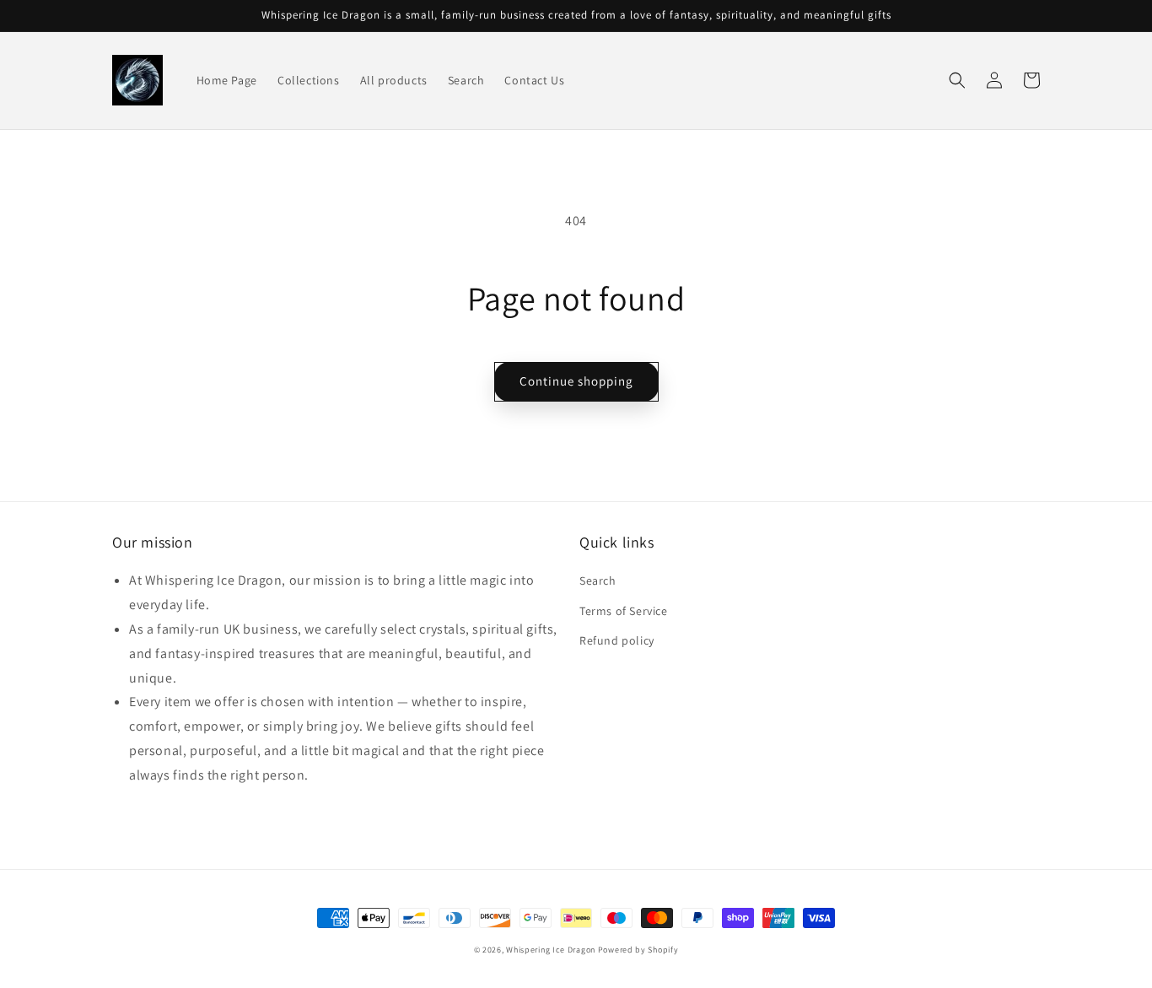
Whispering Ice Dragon (550, 949)
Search (597, 580)
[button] (957, 80)
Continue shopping (576, 381)
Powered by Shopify (638, 949)
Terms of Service (623, 610)
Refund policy (616, 640)
